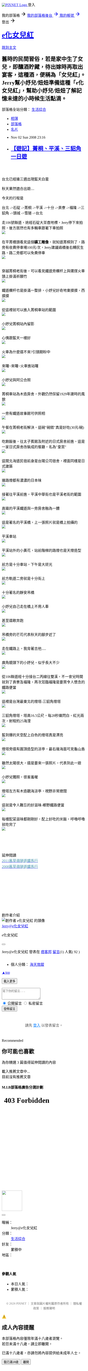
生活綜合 (39, 109)
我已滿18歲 (11, 1362)
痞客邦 (46, 952)
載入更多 (9, 981)
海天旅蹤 (37, 964)
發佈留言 (9, 1009)
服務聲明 (49, 1308)
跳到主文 (9, 48)
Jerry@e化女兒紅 (15, 926)
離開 (26, 1362)
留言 (56, 952)
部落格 (16, 124)
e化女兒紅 (18, 35)
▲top (6, 972)
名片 (14, 129)
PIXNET (21, 1303)
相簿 (14, 119)
